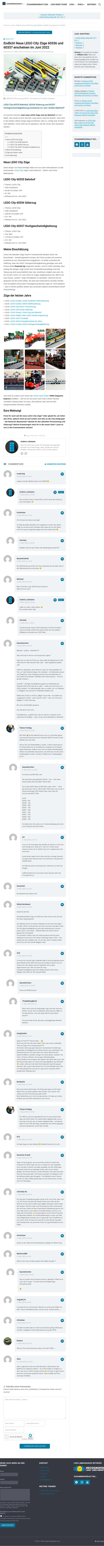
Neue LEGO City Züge (14, 139)
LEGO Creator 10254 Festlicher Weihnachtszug (29, 301)
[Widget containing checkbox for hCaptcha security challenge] (19, 1437)
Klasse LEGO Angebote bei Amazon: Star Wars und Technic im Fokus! (86, 83)
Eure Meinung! (11, 155)
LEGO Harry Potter (41, 396)
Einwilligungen (46, 1480)
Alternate (51, 15)
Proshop (59, 15)
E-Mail (2, 1479)
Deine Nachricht (6, 1487)
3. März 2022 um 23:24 (24, 1238)
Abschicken (8, 1525)
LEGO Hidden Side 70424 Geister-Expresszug (29, 315)
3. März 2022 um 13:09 (27, 730)
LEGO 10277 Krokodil (19, 318)
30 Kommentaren (47, 52)
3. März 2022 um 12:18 (24, 515)
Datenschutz (45, 1470)
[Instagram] (82, 144)
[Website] (22, 453)
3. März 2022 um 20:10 (24, 1194)
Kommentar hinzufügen (56, 464)
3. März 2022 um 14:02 (29, 770)
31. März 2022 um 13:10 (25, 1361)
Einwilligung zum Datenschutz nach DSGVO (12, 1512)
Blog (12, 25)
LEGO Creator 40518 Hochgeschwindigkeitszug (29, 324)
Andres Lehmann (27, 492)
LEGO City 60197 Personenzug (23, 307)
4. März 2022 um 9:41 (24, 1323)
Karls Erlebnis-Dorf (47, 1494)
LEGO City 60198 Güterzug (21, 310)
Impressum (45, 1467)
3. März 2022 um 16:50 (24, 1139)
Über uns (44, 1473)
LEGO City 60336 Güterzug (19, 144)
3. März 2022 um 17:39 (24, 1158)
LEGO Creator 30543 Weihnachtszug (25, 304)
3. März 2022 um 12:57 (24, 889)
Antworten (62, 474)
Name (2, 1471)
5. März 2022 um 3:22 (29, 840)
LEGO (71, 4)
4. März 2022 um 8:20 (27, 1274)
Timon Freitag (26, 728)
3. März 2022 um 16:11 (27, 623)
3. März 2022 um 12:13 (24, 476)
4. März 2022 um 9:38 (24, 1302)
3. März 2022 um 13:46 (24, 907)
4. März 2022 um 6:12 (29, 1004)
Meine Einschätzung (13, 150)
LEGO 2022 (34, 435)
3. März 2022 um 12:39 (27, 494)
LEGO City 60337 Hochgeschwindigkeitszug (25, 147)
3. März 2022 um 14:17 (24, 1036)
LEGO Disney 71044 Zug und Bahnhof (25, 312)
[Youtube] (25, 453)
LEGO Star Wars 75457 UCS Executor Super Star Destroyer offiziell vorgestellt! (86, 113)
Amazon (44, 15)
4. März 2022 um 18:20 (24, 1343)
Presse (43, 1476)
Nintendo (91, 4)
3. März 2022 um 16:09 (27, 543)
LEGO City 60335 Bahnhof (19, 142)
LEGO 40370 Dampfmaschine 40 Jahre (26, 321)
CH (62, 17)
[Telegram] (76, 144)
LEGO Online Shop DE (48, 17)
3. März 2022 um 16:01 (27, 1112)
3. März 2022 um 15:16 (24, 1084)
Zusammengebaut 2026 (37, 4)
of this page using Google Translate (34, 32)
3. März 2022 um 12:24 (24, 561)
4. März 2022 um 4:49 (24, 1256)
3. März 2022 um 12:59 (27, 602)
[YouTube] (87, 144)
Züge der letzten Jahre (14, 152)
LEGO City (10, 39)
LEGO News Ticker (59, 4)
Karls (80, 4)
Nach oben (100, 1541)
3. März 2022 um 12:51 (24, 582)
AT (58, 17)
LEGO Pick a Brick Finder (50, 1491)
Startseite (7, 25)
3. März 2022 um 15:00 (27, 985)
